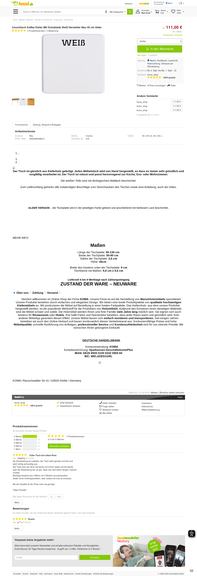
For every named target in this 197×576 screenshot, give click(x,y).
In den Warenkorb (161, 49)
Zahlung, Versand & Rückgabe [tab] (47, 124)
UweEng (21, 458)
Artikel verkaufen (172, 392)
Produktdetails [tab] (21, 124)
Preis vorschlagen (157, 85)
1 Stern (17, 449)
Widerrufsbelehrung (151, 409)
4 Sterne (18, 439)
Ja (51, 496)
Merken (142, 85)
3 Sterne (18, 442)
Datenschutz (147, 406)
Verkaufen (129, 3)
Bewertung (52, 30)
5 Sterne (18, 436)
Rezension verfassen (59, 446)
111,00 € (177, 101)
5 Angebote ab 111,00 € (148, 114)
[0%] (29, 439)
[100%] (29, 436)
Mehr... (18, 502)
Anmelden (95, 557)
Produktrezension (36, 30)
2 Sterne (18, 445)
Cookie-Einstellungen (83, 573)
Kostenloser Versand (172, 34)
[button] (181, 3)
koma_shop (142, 101)
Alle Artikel (107, 413)
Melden (154, 392)
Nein (59, 496)
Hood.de (22, 3)
